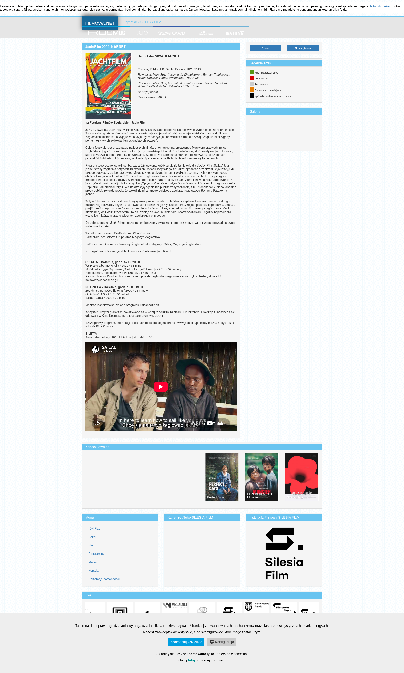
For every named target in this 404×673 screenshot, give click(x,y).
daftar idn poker (379, 6)
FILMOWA (99, 22)
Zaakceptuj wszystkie (186, 642)
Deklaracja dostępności (104, 579)
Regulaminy (96, 553)
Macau (93, 562)
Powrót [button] (265, 48)
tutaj (191, 660)
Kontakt (94, 570)
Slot (91, 545)
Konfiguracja (224, 642)
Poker (92, 537)
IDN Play (94, 528)
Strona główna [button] (303, 48)
